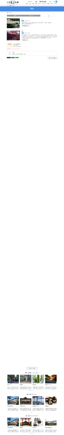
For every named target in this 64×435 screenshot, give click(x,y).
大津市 (13, 52)
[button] (29, 390)
